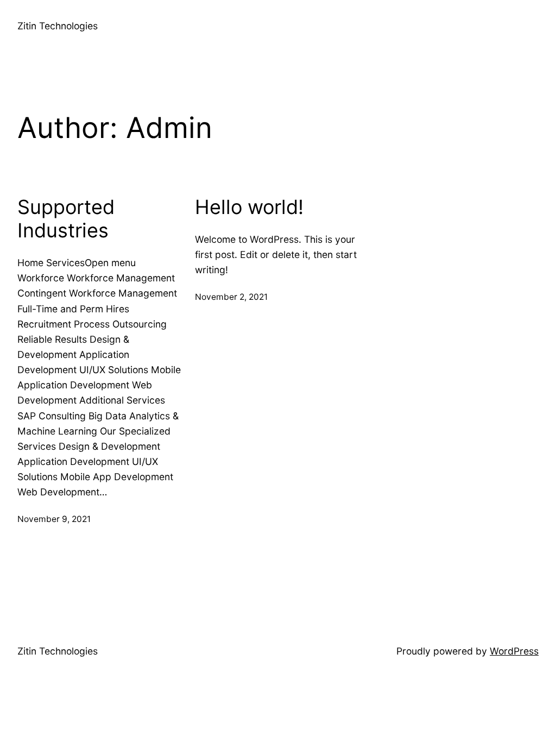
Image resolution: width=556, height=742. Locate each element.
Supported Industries (66, 219)
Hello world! (249, 207)
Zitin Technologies (57, 26)
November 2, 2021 (231, 297)
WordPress (514, 651)
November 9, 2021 (54, 519)
